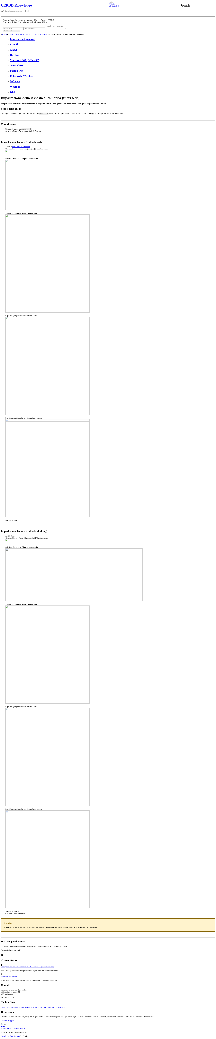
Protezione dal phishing (9, 976)
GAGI (13, 49)
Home (4, 34)
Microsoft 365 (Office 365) (25, 60)
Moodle (27, 1007)
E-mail (10, 34)
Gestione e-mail (41, 1007)
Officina (21, 1007)
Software (15, 81)
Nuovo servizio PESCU (23, 34)
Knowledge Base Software (10, 1036)
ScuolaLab (14, 1007)
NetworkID (16, 65)
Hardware (16, 55)
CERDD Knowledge (16, 5)
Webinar (15, 86)
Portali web (16, 70)
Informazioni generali (22, 39)
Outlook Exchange (40, 34)
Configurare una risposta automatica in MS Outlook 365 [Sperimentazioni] (27, 967)
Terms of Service (19, 1028)
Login (8, 1007)
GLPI (13, 91)
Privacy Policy (6, 1028)
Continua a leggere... (8, 1021)
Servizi (33, 1007)
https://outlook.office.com (21, 147)
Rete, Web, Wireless (21, 76)
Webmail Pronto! (54, 1007)
